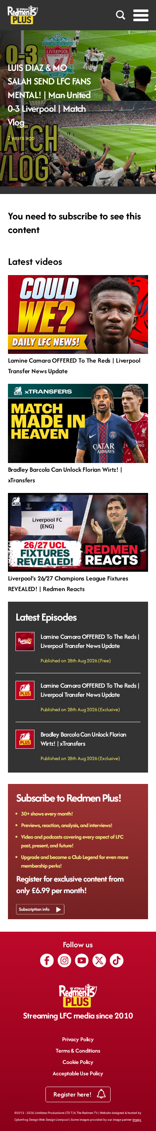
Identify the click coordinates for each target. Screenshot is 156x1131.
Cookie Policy (78, 1062)
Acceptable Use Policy (78, 1073)
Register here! (73, 1094)
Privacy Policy (78, 1039)
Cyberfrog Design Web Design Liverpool (41, 1120)
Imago (137, 1120)
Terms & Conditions (78, 1050)
